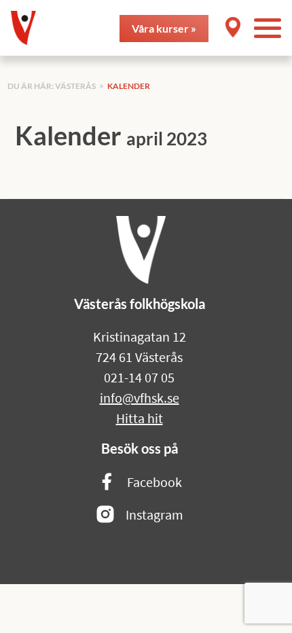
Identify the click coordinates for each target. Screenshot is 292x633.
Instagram (154, 514)
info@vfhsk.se (139, 397)
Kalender (128, 86)
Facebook (154, 481)
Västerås (75, 86)
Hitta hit (139, 418)
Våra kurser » (164, 28)
